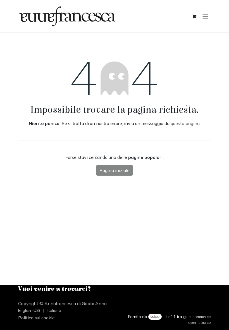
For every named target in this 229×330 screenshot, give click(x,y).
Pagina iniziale (114, 170)
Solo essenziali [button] (170, 320)
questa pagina (185, 123)
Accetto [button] (199, 320)
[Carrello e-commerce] (194, 16)
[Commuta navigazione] (205, 16)
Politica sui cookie (186, 303)
